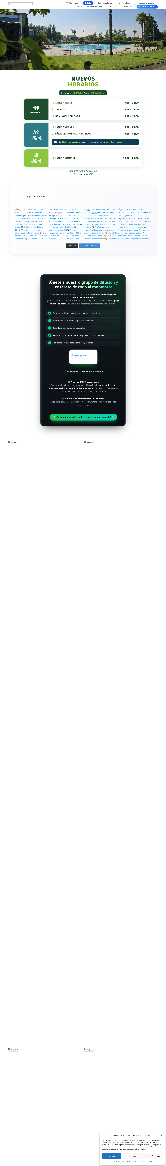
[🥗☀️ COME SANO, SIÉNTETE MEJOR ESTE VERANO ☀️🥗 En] (31, 225)
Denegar (132, 1156)
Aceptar (112, 1156)
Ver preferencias (153, 1156)
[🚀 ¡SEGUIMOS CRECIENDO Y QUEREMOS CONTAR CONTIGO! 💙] (134, 225)
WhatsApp (73, 3)
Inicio (88, 3)
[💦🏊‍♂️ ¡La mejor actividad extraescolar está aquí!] (100, 225)
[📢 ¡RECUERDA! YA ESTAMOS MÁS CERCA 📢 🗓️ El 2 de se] (66, 225)
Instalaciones (105, 3)
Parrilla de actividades (89, 7)
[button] (161, 1135)
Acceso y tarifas (147, 3)
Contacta (127, 7)
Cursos (112, 7)
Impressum (149, 1161)
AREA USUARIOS (149, 7)
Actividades (125, 3)
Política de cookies (118, 1161)
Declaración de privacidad (135, 1161)
